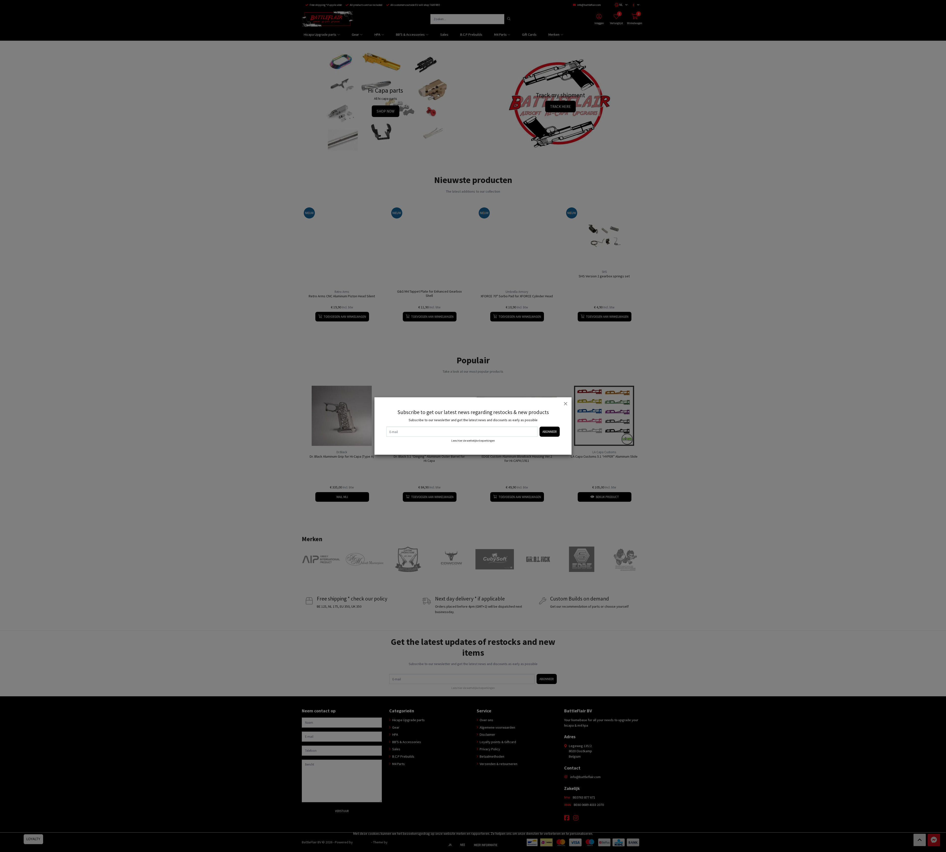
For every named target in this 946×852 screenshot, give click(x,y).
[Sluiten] (565, 403)
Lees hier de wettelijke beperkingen (473, 440)
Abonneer (549, 432)
